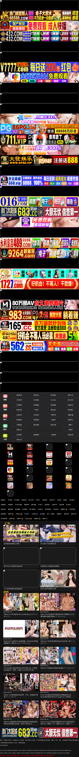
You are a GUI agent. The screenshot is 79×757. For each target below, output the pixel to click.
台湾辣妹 (19, 405)
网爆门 (71, 425)
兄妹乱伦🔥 (28, 518)
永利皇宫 (56, 509)
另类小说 (19, 439)
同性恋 (71, 430)
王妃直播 (61, 504)
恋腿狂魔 (70, 415)
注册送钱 (44, 500)
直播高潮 (26, 504)
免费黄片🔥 (37, 518)
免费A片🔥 (20, 518)
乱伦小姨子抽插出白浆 (48, 589)
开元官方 (26, 514)
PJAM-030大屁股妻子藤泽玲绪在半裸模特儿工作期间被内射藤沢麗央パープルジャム (57, 615)
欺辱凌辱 (19, 410)
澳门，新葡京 (51, 514)
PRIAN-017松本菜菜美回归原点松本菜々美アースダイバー (58, 642)
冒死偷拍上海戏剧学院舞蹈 (50, 566)
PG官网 (10, 500)
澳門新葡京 (48, 509)
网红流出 (53, 410)
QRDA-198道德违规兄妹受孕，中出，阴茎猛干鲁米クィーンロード (21, 696)
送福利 (59, 500)
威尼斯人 (3, 500)
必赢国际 (3, 504)
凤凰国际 (10, 504)
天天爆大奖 (35, 514)
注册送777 (52, 500)
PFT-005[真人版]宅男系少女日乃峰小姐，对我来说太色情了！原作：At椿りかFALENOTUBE (20, 669)
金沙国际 (42, 514)
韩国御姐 (36, 405)
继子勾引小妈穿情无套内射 (13, 566)
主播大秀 (54, 504)
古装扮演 (19, 415)
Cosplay (53, 400)
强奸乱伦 (36, 395)
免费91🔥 (12, 518)
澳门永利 (31, 500)
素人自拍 (70, 400)
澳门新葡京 (32, 509)
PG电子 (38, 500)
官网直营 (24, 500)
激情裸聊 (3, 514)
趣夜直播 (10, 509)
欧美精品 (53, 395)
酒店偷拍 (47, 504)
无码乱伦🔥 (19, 514)
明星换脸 (36, 420)
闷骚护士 (70, 420)
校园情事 (36, 435)
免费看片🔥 (64, 509)
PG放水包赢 (18, 504)
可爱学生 (53, 415)
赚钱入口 (45, 518)
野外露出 (70, 410)
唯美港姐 (53, 405)
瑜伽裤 (53, 420)
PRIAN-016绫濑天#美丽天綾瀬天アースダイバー (57, 668)
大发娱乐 (40, 509)
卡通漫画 (19, 425)
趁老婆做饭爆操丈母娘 (11, 544)
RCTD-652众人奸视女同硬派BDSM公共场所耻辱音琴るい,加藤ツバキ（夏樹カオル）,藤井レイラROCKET (57, 724)
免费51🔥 (11, 514)
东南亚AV (70, 405)
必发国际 (24, 509)
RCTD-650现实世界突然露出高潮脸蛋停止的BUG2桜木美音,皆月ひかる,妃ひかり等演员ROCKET (56, 697)
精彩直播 (33, 504)
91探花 (36, 410)
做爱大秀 (66, 514)
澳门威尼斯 (4, 518)
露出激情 (36, 425)
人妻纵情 (53, 435)
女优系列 (36, 415)
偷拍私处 (3, 509)
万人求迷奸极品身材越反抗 (13, 589)
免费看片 (59, 514)
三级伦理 (19, 400)
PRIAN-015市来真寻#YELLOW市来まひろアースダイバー (21, 615)
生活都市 (19, 435)
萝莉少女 (70, 395)
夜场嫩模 (17, 509)
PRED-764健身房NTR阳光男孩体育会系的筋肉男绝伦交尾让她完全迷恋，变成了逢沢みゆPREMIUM (20, 724)
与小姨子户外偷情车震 (48, 544)
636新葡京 (72, 509)
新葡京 (65, 500)
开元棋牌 (16, 500)
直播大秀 (73, 514)
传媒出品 (19, 430)
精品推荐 (19, 395)
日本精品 (36, 400)
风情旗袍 (19, 420)
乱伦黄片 (68, 504)
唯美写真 (53, 425)
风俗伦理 (70, 435)
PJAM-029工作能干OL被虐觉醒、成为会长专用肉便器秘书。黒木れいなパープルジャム (21, 642)
